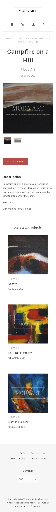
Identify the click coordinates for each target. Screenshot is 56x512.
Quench (12, 283)
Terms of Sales (39, 458)
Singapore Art (40, 38)
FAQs (22, 453)
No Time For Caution (20, 352)
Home (9, 38)
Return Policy (17, 458)
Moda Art (28, 69)
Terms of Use (38, 453)
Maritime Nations (18, 421)
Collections (21, 38)
